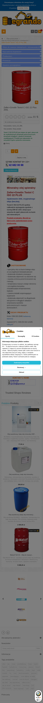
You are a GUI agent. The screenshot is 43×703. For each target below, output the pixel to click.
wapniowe (5, 676)
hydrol (36, 664)
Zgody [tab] (7, 336)
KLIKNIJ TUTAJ (23, 8)
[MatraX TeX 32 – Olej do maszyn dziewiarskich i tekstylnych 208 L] (22, 540)
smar (14, 673)
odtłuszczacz (26, 682)
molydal (4, 673)
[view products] (21, 579)
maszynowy (22, 667)
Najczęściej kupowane (12, 52)
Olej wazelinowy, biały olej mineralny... (21, 474)
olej (8, 664)
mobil (38, 670)
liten (3, 670)
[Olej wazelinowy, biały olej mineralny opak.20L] (21, 459)
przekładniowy (22, 664)
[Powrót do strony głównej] (2, 38)
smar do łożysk (24, 679)
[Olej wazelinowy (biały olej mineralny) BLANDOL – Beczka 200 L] (21, 499)
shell (32, 689)
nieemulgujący (14, 676)
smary (13, 664)
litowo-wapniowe (19, 689)
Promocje (7, 61)
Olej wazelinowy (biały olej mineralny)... (21, 514)
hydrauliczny (13, 667)
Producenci (7, 56)
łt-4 (33, 685)
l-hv (10, 673)
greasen (31, 667)
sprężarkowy (11, 670)
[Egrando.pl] (21, 19)
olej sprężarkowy (15, 682)
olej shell (5, 682)
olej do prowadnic (24, 673)
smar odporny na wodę (28, 676)
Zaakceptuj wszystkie (21, 362)
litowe (30, 664)
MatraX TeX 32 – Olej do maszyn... (21, 555)
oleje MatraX (16, 685)
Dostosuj (20, 367)
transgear (34, 679)
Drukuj (8, 143)
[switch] (38, 700)
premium (34, 673)
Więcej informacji (11, 170)
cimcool (15, 679)
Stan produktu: (8, 129)
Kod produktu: (8, 126)
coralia (28, 670)
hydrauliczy (20, 670)
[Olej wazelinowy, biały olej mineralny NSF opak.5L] (21, 419)
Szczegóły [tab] (21, 336)
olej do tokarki (6, 685)
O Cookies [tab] (35, 336)
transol (38, 667)
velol (27, 689)
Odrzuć (21, 372)
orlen (3, 664)
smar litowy (26, 685)
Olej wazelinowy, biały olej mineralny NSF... (21, 434)
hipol (33, 670)
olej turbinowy (6, 679)
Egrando (4, 667)
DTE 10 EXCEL (7, 689)
